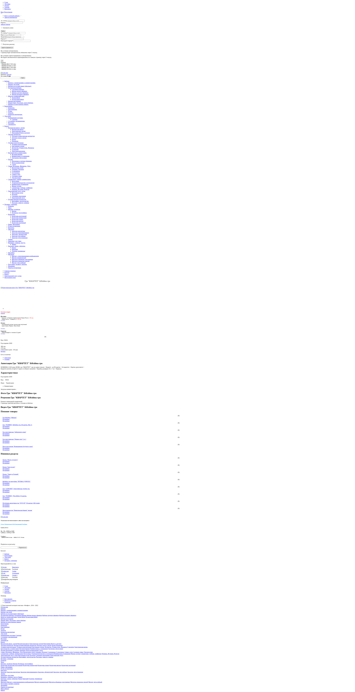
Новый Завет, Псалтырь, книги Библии (20, 103)
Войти (3, 31)
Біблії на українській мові (16, 96)
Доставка (7, 4)
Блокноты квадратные (15, 114)
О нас (6, 2)
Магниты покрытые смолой (20, 261)
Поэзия (10, 159)
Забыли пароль (5, 24)
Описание (7, 357)
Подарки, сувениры (10, 204)
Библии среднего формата (20, 93)
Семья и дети (16, 174)
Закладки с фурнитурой (19, 234)
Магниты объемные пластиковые (22, 259)
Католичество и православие (17, 153)
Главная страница (10, 271)
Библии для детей (14, 84)
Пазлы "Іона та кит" (9, 467)
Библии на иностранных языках (18, 104)
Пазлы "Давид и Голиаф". (11, 474)
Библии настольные (14, 101)
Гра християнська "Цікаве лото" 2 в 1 (14, 439)
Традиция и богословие (19, 158)
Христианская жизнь (18, 151)
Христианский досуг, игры (17, 191)
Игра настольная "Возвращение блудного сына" (18, 446)
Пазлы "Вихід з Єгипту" (10, 460)
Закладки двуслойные (19, 236)
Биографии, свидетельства (20, 201)
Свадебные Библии (18, 89)
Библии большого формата (20, 94)
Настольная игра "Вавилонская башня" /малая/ (17, 510)
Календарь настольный (19, 216)
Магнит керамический (19, 258)
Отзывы (7, 359)
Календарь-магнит (17, 221)
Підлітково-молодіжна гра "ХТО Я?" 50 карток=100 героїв (21, 503)
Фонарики (11, 266)
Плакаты (11, 206)
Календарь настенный (19, 223)
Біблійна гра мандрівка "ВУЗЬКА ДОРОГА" (17, 481)
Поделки (14, 194)
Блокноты (11, 108)
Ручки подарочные (14, 226)
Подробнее (6, 419)
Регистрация (8, 12)
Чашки (14, 244)
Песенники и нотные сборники (22, 161)
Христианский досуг (18, 198)
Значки (10, 239)
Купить (3, 351)
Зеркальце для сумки (15, 241)
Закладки (11, 229)
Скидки (6, 7)
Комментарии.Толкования (20, 184)
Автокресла (12, 124)
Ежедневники (12, 109)
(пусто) (9, 74)
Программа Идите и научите (21, 133)
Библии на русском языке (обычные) (20, 86)
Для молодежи (16, 178)
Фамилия (4, 37)
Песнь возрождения (18, 163)
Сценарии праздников (19, 196)
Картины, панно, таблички (17, 246)
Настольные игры (17, 193)
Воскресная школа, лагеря (16, 128)
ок (2, 60)
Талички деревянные (18, 251)
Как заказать (8, 599)
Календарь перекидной (19, 218)
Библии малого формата (19, 91)
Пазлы (14, 139)
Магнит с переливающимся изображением (25, 256)
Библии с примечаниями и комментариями (22, 83)
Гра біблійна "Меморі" (10, 417)
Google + (15, 575)
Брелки (14, 211)
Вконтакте (15, 567)
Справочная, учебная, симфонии (22, 188)
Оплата (6, 5)
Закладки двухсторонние (20, 238)
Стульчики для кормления (16, 121)
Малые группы (16, 186)
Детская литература (14, 134)
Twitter (14, 571)
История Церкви (17, 154)
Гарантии (7, 602)
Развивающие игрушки (15, 118)
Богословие (15, 181)
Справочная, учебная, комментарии (19, 179)
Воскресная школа (17, 129)
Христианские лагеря (18, 131)
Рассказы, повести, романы (20, 203)
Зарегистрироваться (10, 17)
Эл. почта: (4, 20)
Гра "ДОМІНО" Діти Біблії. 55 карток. (15, 496)
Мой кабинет (5, 689)
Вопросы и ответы (10, 600)
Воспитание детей (17, 168)
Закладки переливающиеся (20, 233)
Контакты (7, 9)
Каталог (7, 272)
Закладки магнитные (18, 231)
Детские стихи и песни (19, 138)
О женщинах (16, 171)
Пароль (3, 22)
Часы (10, 208)
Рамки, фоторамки (14, 224)
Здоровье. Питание (18, 169)
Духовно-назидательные (16, 143)
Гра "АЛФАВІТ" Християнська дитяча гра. (16, 488)
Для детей (7, 116)
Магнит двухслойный (19, 263)
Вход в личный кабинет (12, 16)
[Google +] (5, 575)
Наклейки (11, 253)
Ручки (10, 111)
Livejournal (15, 573)
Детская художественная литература (23, 136)
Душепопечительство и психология (23, 183)
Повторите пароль (7, 41)
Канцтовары (8, 106)
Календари (11, 214)
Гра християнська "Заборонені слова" (14, 432)
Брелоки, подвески (14, 209)
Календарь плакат (17, 219)
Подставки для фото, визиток (17, 264)
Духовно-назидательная (19, 144)
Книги (6, 126)
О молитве (15, 149)
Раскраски (15, 141)
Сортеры (14, 119)
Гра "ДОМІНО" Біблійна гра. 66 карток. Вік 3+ (17, 425)
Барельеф (15, 249)
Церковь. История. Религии (20, 189)
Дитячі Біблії (16, 98)
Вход (2, 12)
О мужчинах (16, 173)
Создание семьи (17, 176)
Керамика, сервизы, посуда (17, 243)
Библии (7, 81)
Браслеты (11, 228)
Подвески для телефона (19, 213)
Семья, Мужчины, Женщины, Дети (19, 166)
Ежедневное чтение (18, 146)
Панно (14, 248)
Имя (2, 35)
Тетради (11, 113)
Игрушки (11, 123)
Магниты (11, 254)
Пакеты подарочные (14, 268)
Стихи (14, 164)
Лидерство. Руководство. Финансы (23, 148)
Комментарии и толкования (20, 156)
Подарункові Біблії (18, 99)
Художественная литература (17, 199)
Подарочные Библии (15, 88)
